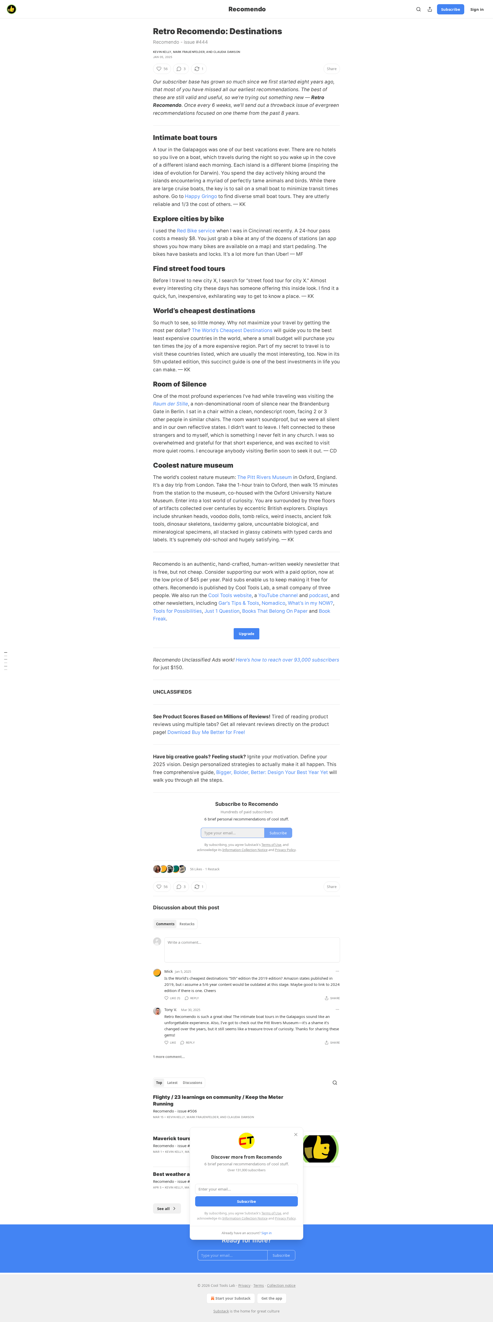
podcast (318, 595)
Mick (168, 971)
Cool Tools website (230, 595)
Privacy (244, 1285)
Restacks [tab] (186, 924)
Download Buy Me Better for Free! (206, 732)
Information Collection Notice (245, 1218)
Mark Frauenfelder (189, 52)
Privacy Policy (285, 1218)
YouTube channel (278, 595)
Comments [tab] (165, 924)
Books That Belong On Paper (275, 611)
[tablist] (175, 924)
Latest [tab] (172, 1082)
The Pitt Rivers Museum (264, 477)
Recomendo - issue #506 (175, 1110)
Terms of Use (271, 1213)
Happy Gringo (201, 196)
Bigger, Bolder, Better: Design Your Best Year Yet (272, 772)
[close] (296, 1134)
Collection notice (281, 1285)
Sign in (477, 9)
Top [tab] (159, 1082)
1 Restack (212, 869)
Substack (221, 1311)
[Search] (418, 9)
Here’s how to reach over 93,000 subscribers (287, 660)
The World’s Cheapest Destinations (232, 330)
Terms (258, 1285)
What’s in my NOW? (310, 603)
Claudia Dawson (226, 52)
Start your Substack (233, 1298)
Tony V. (170, 1009)
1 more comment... (169, 1056)
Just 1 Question (222, 611)
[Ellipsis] (337, 971)
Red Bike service (196, 231)
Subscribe (450, 9)
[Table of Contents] (5, 661)
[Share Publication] (430, 9)
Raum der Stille (170, 404)
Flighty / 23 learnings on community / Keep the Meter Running (218, 1100)
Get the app (271, 1298)
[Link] (146, 138)
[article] (246, 1110)
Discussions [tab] (192, 1082)
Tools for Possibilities (177, 611)
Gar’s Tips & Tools (239, 603)
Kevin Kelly (162, 52)
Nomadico (273, 603)
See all (163, 1208)
